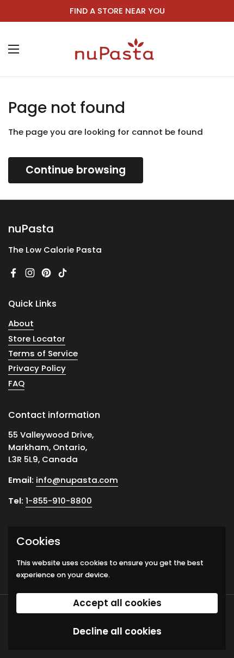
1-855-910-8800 (59, 500)
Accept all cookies (117, 602)
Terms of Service (43, 353)
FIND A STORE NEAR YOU (117, 11)
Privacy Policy (37, 368)
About (21, 323)
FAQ (16, 383)
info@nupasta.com (77, 480)
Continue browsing (76, 170)
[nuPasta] (114, 49)
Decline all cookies (117, 631)
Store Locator (36, 338)
